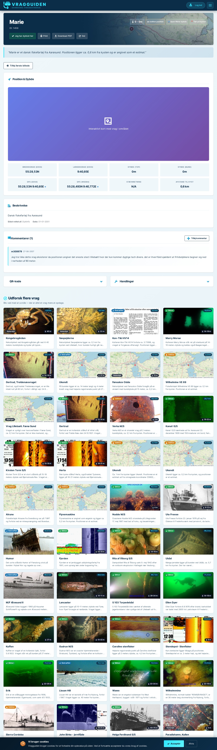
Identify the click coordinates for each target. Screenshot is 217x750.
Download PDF (65, 36)
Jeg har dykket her (24, 36)
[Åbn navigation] (210, 5)
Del (83, 36)
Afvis (191, 743)
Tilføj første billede (20, 65)
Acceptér (175, 743)
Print (45, 36)
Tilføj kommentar (199, 238)
